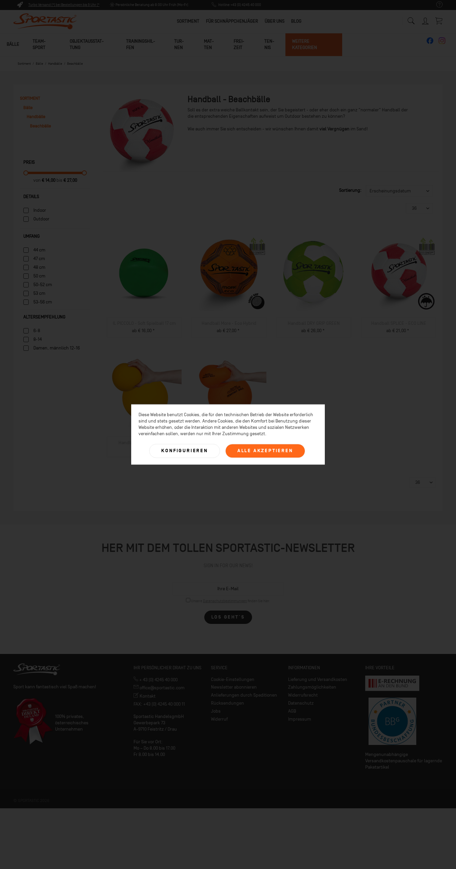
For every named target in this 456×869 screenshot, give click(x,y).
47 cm (39, 258)
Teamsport (39, 44)
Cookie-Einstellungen (232, 679)
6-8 (36, 330)
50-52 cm (42, 284)
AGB (292, 711)
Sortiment (30, 98)
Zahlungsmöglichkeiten (312, 687)
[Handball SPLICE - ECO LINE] (398, 273)
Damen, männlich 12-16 (56, 347)
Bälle (13, 44)
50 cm (39, 275)
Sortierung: (350, 190)
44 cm (39, 249)
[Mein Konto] (426, 20)
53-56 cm (42, 301)
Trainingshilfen (140, 44)
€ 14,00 (49, 180)
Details (31, 196)
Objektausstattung (87, 44)
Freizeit (239, 44)
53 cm (39, 293)
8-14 (37, 339)
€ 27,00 (70, 180)
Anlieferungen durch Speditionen (244, 695)
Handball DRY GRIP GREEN (314, 323)
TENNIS (269, 44)
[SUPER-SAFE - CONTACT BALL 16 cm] (229, 393)
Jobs (216, 711)
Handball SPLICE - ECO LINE (398, 323)
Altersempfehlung (44, 316)
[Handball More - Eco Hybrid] (229, 273)
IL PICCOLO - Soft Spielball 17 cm (144, 323)
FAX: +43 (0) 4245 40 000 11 (159, 704)
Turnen (179, 44)
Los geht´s (228, 617)
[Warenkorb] (439, 21)
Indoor (39, 210)
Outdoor (41, 218)
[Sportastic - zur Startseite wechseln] (45, 21)
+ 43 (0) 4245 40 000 (158, 679)
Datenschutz (301, 703)
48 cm (39, 267)
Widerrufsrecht (303, 695)
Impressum (299, 719)
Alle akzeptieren (265, 451)
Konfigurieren (184, 451)
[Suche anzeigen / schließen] (411, 19)
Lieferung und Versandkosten (317, 679)
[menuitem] (436, 5)
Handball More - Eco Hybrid (229, 323)
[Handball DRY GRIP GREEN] (313, 273)
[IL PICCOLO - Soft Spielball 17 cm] (144, 273)
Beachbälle (40, 125)
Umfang (31, 236)
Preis (29, 162)
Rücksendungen (227, 703)
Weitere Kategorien (304, 44)
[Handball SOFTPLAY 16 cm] (144, 393)
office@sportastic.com (162, 687)
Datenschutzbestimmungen (225, 601)
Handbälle (36, 116)
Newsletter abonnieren (234, 687)
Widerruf (219, 719)
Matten (209, 44)
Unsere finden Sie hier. (230, 601)
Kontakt (147, 696)
